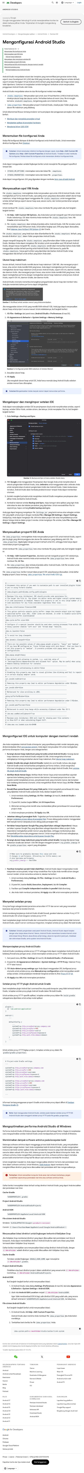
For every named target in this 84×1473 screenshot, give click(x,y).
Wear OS (60, 1372)
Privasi (32, 1382)
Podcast (5, 1391)
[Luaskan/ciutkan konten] (18, 49)
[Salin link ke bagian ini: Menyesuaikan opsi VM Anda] (40, 188)
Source (5, 1381)
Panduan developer (36, 1406)
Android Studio (10, 9)
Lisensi (11, 1457)
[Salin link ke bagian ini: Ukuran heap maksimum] (28, 260)
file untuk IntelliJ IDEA (44, 575)
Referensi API (34, 1409)
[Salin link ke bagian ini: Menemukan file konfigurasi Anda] (46, 136)
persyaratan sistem (29, 747)
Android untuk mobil (64, 1379)
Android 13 (6, 1414)
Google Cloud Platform (11, 1446)
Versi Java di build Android (64, 179)
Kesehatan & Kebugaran (38, 1375)
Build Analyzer (44, 1165)
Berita (5, 1384)
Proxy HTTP (65, 974)
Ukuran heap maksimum (65, 759)
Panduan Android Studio (38, 1403)
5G (31, 1386)
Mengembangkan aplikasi (26, 34)
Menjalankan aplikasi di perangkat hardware (24, 123)
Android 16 (6, 1404)
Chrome (5, 1439)
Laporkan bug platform (65, 1400)
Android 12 (6, 1418)
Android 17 (6, 1400)
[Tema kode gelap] (77, 581)
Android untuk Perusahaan (12, 1374)
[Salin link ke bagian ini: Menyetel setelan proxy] (34, 902)
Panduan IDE (54, 34)
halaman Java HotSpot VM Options (24, 229)
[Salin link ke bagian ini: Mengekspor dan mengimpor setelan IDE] (56, 402)
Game (32, 1368)
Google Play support (64, 1407)
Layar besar (61, 1368)
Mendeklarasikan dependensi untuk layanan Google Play (32, 836)
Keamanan (6, 1377)
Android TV (61, 1382)
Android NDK (34, 1416)
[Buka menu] (3, 2)
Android (5, 1370)
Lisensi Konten (62, 1344)
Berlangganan (40, 1462)
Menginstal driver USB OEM (17, 127)
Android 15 (6, 1407)
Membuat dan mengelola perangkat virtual (23, 119)
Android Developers (9, 34)
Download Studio (36, 1413)
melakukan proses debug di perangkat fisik (29, 819)
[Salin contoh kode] (80, 581)
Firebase (6, 1442)
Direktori (26, 143)
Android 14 (6, 1411)
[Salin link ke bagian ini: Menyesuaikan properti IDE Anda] (46, 532)
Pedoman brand (22, 1457)
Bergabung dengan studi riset (67, 1411)
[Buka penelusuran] (52, 2)
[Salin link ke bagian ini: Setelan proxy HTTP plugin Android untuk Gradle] (53, 984)
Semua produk (8, 1449)
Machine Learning (36, 1372)
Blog (4, 1388)
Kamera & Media (35, 1379)
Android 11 (6, 1421)
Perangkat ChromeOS (64, 1375)
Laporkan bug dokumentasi (66, 1404)
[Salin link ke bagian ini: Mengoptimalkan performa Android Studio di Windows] (73, 1126)
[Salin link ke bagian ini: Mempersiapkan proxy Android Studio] (42, 946)
